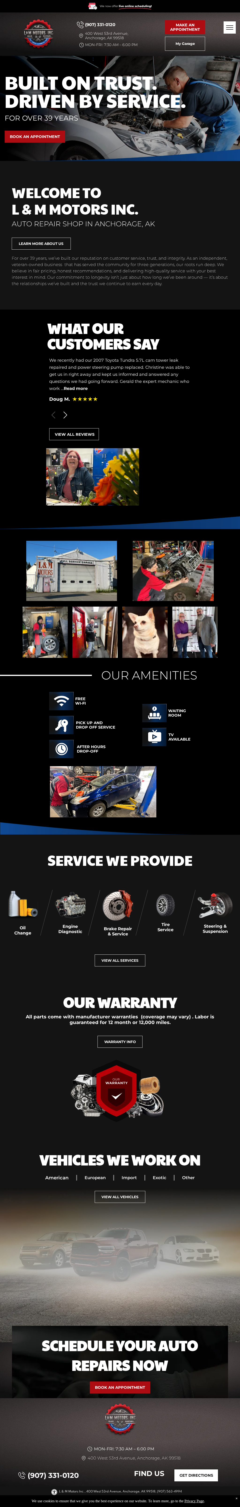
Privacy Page (194, 1501)
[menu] (230, 27)
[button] (65, 415)
